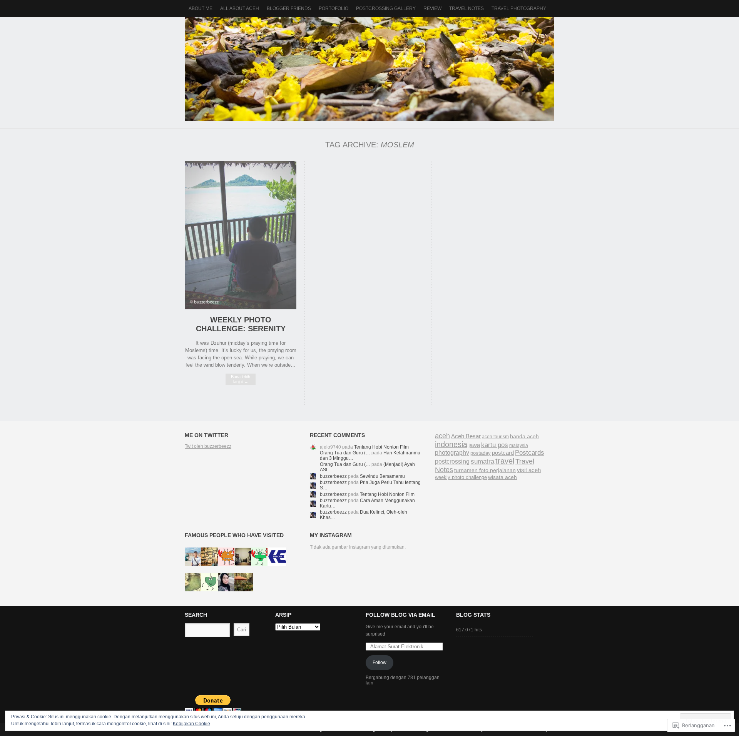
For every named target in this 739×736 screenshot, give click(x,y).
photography (452, 452)
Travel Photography (519, 8)
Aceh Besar (466, 436)
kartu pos (494, 445)
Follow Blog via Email (400, 615)
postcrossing (452, 461)
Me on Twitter (206, 435)
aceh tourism (495, 436)
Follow (379, 662)
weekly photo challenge (461, 477)
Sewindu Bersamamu (382, 476)
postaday (480, 453)
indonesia (451, 444)
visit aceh (529, 470)
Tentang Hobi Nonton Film (381, 447)
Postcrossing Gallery (386, 8)
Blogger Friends (289, 8)
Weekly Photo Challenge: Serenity (241, 324)
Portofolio (333, 8)
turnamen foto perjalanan (485, 470)
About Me (200, 8)
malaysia (518, 445)
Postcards (529, 452)
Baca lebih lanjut (240, 379)
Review (432, 8)
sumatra (482, 461)
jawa (474, 445)
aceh (442, 436)
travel (504, 461)
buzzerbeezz (333, 476)
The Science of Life (369, 69)
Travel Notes (466, 8)
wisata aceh (502, 477)
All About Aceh (239, 8)
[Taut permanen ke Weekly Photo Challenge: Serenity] (240, 307)
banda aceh (524, 436)
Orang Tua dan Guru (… (345, 453)
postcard (503, 453)
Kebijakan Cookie (191, 723)
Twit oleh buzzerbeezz (208, 446)
